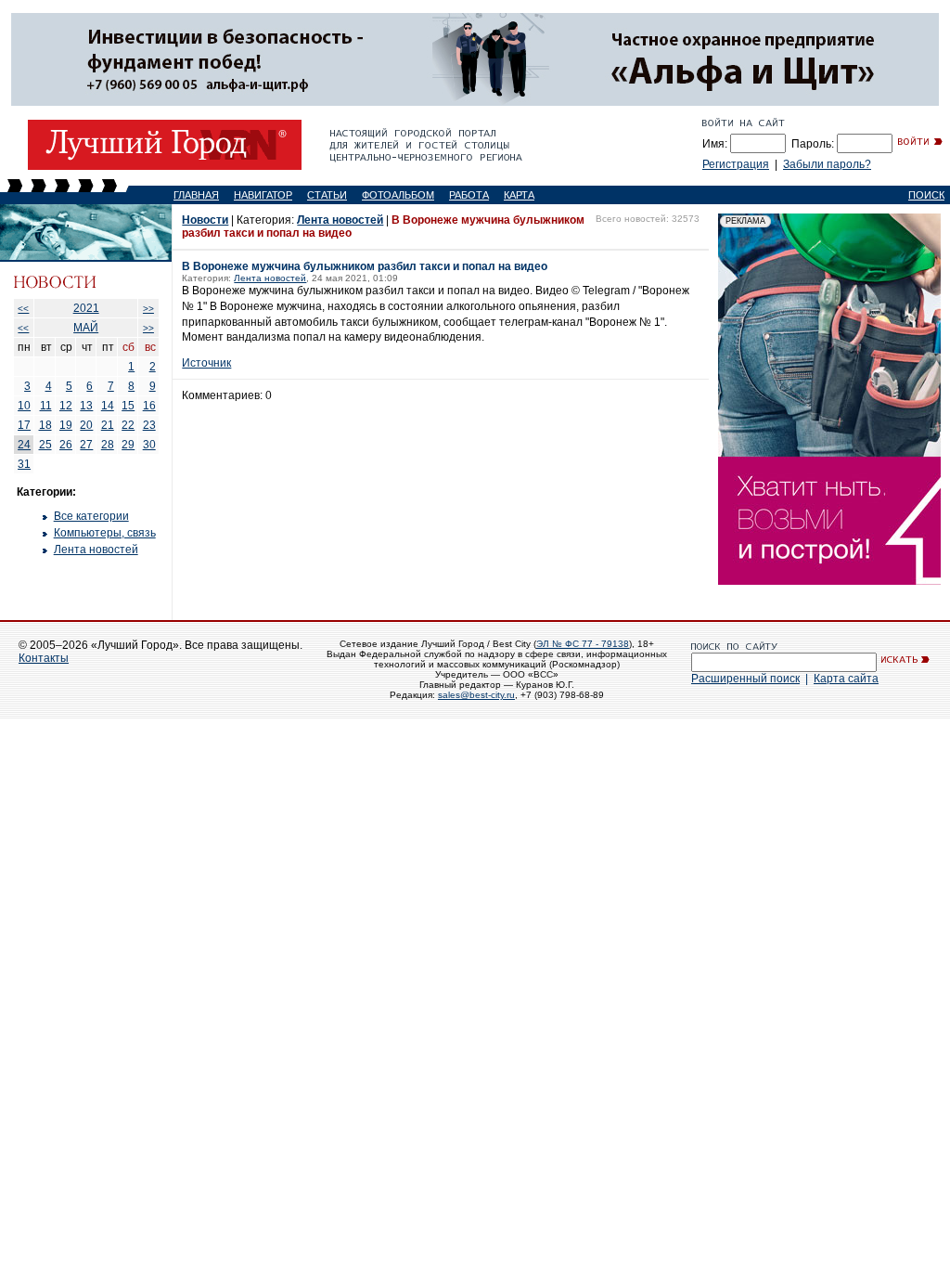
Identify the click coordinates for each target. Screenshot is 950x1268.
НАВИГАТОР (263, 195)
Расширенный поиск (745, 678)
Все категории (91, 516)
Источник (206, 362)
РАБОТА (469, 195)
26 (65, 444)
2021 (86, 308)
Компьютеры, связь (105, 532)
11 (46, 405)
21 (107, 425)
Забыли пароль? (827, 164)
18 (45, 425)
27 (86, 444)
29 (128, 444)
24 (24, 444)
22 (128, 425)
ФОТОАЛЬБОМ (398, 195)
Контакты (44, 658)
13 (86, 405)
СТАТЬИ (327, 195)
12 (65, 405)
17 (24, 425)
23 (149, 425)
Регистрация (735, 164)
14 (107, 405)
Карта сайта (846, 678)
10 (24, 405)
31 (24, 464)
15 (128, 405)
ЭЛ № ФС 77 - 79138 (582, 644)
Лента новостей (96, 549)
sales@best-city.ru (476, 695)
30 (149, 444)
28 (107, 444)
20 (86, 425)
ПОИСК (926, 195)
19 (65, 425)
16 (149, 405)
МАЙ (85, 327)
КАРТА (519, 195)
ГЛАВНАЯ (196, 195)
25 (45, 444)
